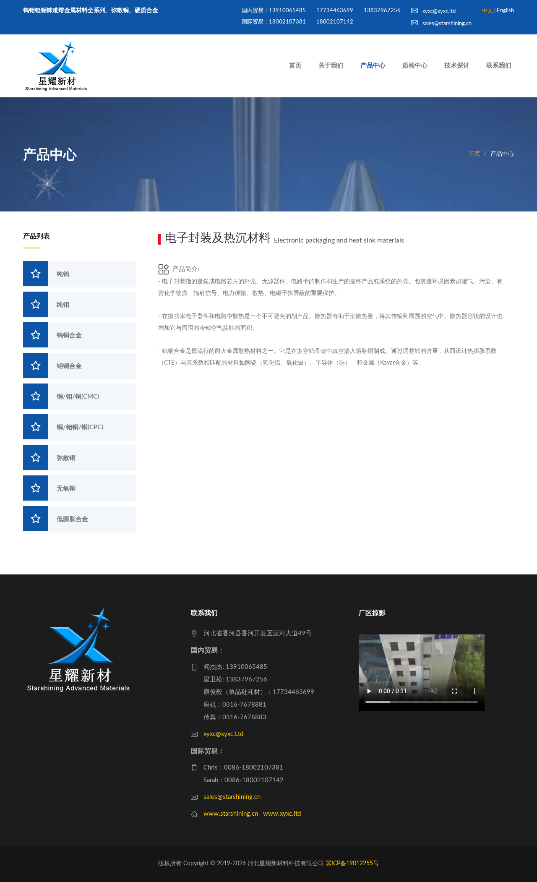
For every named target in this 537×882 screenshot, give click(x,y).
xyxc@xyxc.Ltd (223, 734)
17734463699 (334, 10)
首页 (295, 66)
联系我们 (498, 66)
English (505, 10)
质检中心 (415, 66)
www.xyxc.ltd (282, 814)
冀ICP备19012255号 (352, 863)
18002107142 (334, 22)
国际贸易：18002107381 (274, 22)
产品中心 (373, 66)
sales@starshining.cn (446, 23)
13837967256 (382, 10)
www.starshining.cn (230, 814)
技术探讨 (456, 66)
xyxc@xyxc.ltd (438, 11)
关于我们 (331, 66)
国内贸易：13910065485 (274, 10)
